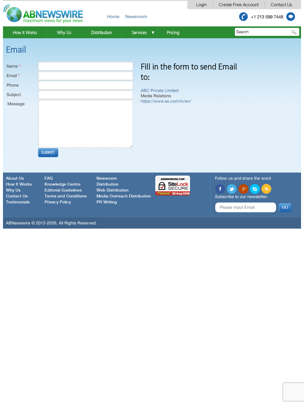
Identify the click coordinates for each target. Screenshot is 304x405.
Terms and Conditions (66, 196)
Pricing (173, 32)
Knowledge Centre (62, 184)
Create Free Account (239, 5)
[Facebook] (220, 189)
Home (113, 16)
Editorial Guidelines (63, 190)
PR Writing (106, 202)
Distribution (101, 32)
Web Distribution (112, 190)
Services (139, 32)
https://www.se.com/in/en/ (166, 101)
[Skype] (255, 189)
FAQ (49, 178)
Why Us (64, 32)
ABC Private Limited (159, 90)
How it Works (25, 32)
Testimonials (18, 202)
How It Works (19, 184)
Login (201, 5)
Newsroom (136, 16)
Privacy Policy (58, 202)
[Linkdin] (243, 189)
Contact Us (281, 5)
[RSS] (266, 189)
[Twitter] (232, 189)
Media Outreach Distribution (123, 196)
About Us (15, 178)
